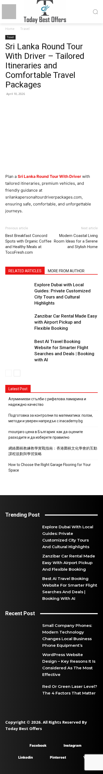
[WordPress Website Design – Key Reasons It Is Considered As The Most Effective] (23, 660)
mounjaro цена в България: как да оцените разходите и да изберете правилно (45, 434)
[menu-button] (9, 12)
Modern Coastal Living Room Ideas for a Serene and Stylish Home (76, 241)
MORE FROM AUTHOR (66, 271)
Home (10, 29)
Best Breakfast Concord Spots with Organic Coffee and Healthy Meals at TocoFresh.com (28, 244)
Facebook (38, 745)
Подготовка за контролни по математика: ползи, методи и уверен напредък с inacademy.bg (50, 418)
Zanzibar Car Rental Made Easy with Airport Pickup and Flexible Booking (65, 322)
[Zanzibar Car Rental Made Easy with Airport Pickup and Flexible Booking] (18, 322)
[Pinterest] (42, 757)
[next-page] (17, 373)
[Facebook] (21, 745)
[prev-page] (8, 373)
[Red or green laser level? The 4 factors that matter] (23, 689)
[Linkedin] (10, 757)
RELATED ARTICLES (24, 271)
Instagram (72, 745)
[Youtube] (75, 757)
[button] (95, 11)
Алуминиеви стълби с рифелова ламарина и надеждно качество (47, 402)
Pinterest (58, 757)
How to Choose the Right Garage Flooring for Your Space (49, 467)
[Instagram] (55, 745)
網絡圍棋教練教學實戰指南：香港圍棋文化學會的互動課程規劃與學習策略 (52, 451)
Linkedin (25, 757)
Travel (25, 29)
